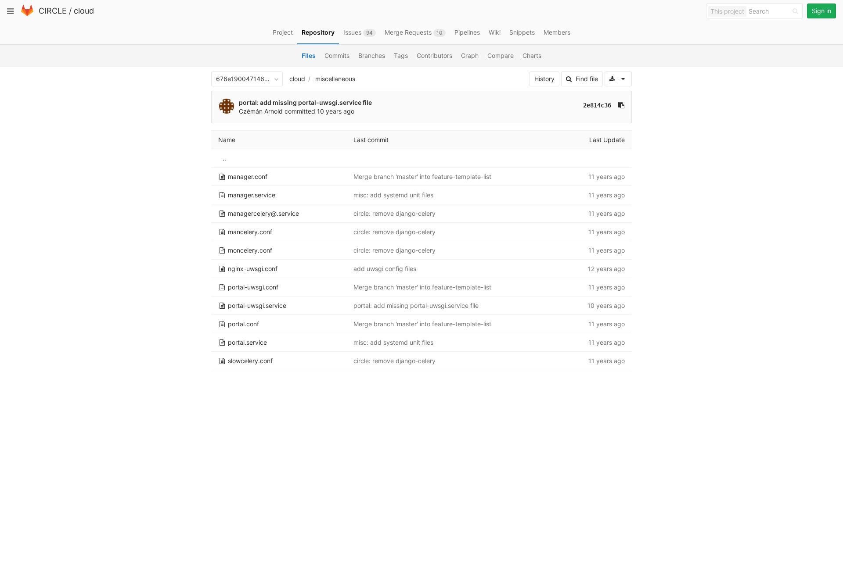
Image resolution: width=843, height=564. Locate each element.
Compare (500, 55)
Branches (371, 55)
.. (224, 158)
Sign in (821, 10)
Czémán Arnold (261, 111)
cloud (84, 10)
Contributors (434, 55)
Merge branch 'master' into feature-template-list (422, 176)
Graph (470, 55)
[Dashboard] (27, 14)
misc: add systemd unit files (393, 195)
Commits (336, 55)
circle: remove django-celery (394, 213)
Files (309, 55)
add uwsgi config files (384, 268)
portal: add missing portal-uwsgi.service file (305, 102)
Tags (401, 55)
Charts (531, 55)
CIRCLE (53, 10)
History (544, 78)
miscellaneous (335, 78)
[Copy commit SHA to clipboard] (621, 105)
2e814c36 (597, 105)
